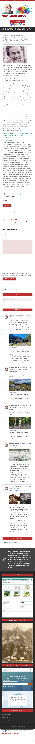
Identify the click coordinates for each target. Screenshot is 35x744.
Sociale (5, 39)
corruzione (17, 39)
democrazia (24, 39)
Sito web (5, 267)
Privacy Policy (6, 714)
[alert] (17, 290)
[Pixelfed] (14, 24)
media (22, 41)
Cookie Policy (6, 717)
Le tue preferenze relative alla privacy (18, 731)
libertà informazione (14, 41)
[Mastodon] (11, 24)
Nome (4, 256)
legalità (5, 41)
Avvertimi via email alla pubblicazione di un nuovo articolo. (18, 275)
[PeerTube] (17, 24)
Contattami (5, 721)
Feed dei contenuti (10, 0)
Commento (5, 237)
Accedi (3, 0)
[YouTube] (23, 24)
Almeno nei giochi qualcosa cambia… (19, 222)
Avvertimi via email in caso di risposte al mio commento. (17, 273)
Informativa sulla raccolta (10, 733)
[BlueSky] (20, 24)
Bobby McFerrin (15, 220)
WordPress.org (28, 0)
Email (4, 261)
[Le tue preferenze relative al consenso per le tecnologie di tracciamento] (32, 741)
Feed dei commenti (19, 0)
